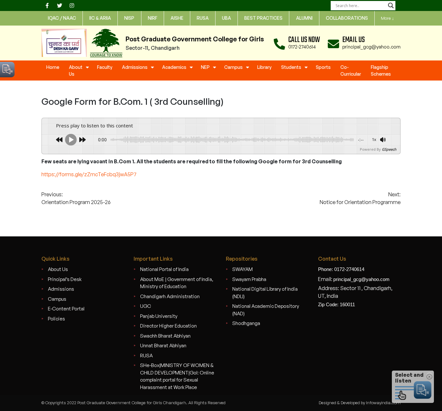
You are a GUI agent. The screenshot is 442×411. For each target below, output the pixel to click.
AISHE (177, 18)
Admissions (135, 67)
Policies (56, 319)
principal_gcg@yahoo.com (371, 46)
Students (291, 67)
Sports (323, 67)
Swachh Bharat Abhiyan (165, 336)
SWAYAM (242, 269)
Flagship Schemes (381, 70)
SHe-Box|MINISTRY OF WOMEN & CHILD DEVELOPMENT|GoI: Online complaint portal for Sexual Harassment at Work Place (177, 376)
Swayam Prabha (249, 279)
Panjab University (158, 316)
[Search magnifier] (390, 5)
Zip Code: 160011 (336, 304)
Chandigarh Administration (170, 296)
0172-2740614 (302, 46)
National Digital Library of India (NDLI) (265, 292)
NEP (205, 67)
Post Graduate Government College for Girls (195, 39)
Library (264, 67)
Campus (233, 67)
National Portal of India (164, 269)
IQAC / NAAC (62, 18)
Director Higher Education (168, 326)
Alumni (304, 18)
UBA (226, 18)
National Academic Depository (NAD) (265, 310)
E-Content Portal (66, 309)
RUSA (146, 355)
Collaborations (347, 18)
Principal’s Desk (65, 279)
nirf (152, 18)
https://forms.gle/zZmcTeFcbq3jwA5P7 (89, 174)
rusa (203, 18)
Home (52, 67)
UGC (145, 306)
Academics (174, 67)
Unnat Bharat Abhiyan (163, 345)
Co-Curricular (350, 70)
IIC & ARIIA (100, 18)
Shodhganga (246, 323)
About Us (76, 70)
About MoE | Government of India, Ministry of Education (176, 283)
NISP (129, 18)
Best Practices (263, 18)
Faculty (104, 67)
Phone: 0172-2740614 (341, 269)
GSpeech (389, 149)
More (387, 18)
